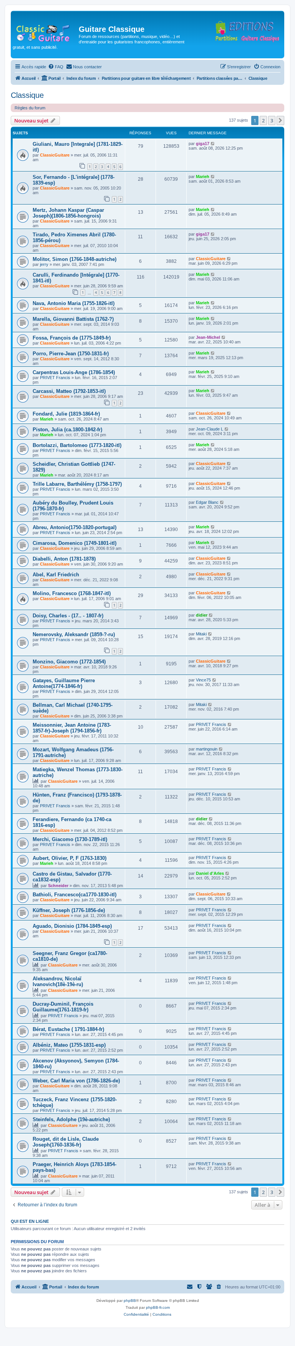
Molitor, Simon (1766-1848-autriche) (74, 259)
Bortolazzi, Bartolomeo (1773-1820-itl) (77, 445)
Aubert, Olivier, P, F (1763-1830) (69, 858)
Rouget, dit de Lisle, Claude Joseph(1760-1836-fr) (66, 1142)
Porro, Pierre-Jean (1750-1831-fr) (71, 353)
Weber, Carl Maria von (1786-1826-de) (76, 1081)
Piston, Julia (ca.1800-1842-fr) (67, 429)
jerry (44, 264)
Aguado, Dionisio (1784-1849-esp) (72, 926)
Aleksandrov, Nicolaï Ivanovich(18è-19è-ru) (58, 981)
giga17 (202, 143)
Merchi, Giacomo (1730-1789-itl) (70, 839)
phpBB (130, 1300)
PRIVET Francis (55, 377)
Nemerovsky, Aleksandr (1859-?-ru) (74, 634)
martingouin (206, 749)
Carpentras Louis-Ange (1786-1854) (74, 372)
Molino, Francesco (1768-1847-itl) (72, 593)
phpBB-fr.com (158, 1307)
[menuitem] (55, 66)
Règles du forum (30, 108)
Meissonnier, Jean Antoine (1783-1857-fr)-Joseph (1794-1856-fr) (72, 728)
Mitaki (201, 634)
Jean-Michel (208, 337)
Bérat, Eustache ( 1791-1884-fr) (68, 1029)
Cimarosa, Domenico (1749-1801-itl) (74, 543)
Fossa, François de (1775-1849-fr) (72, 338)
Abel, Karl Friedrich (56, 574)
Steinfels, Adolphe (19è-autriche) (71, 1119)
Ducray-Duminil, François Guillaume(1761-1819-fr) (63, 1007)
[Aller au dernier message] (212, 143)
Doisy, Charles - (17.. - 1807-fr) (68, 616)
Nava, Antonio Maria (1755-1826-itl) (73, 303)
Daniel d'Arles (210, 873)
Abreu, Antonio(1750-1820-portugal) (74, 527)
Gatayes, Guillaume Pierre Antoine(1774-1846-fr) (64, 683)
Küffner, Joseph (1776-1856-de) (69, 910)
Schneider (58, 885)
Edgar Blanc (207, 502)
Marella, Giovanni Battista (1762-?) (73, 319)
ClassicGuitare (55, 155)
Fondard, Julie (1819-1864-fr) (66, 414)
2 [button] (263, 120)
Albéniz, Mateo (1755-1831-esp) (69, 1045)
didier (201, 615)
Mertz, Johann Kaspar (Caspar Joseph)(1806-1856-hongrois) (68, 213)
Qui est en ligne (30, 1221)
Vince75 (203, 680)
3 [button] (271, 120)
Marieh (202, 176)
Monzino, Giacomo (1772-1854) (69, 662)
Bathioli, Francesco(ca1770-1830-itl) (74, 894)
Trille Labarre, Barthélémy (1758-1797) (77, 484)
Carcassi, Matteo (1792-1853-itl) (69, 391)
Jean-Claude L (209, 429)
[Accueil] (46, 31)
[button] (280, 120)
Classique (27, 95)
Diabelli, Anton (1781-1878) (64, 559)
